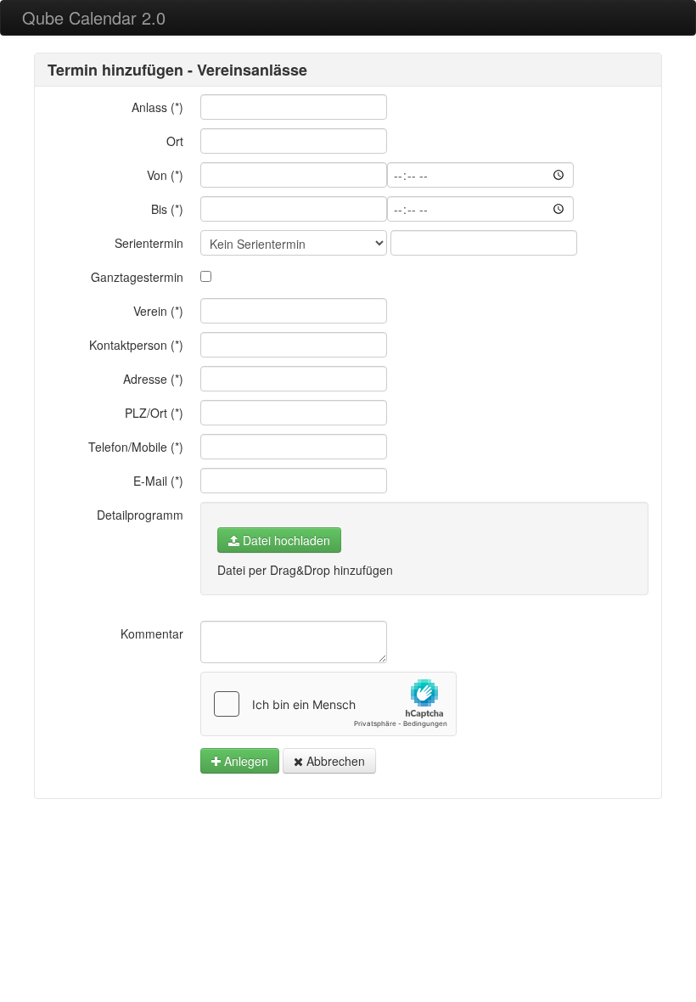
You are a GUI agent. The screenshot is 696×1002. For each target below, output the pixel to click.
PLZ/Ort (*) (154, 412)
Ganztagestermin (137, 276)
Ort (174, 140)
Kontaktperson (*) (136, 344)
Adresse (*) (153, 378)
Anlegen (244, 760)
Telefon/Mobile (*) (135, 446)
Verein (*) (158, 310)
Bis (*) (167, 208)
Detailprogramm (140, 514)
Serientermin (149, 242)
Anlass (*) (157, 107)
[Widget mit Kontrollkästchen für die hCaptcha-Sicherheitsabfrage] (328, 704)
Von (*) (165, 174)
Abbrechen (334, 760)
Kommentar (152, 633)
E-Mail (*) (158, 480)
